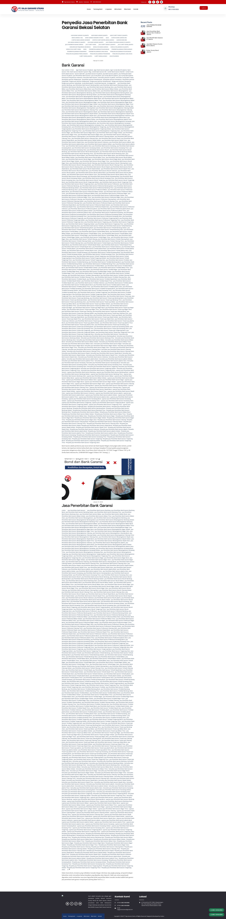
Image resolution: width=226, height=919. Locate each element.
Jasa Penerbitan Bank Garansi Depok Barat (93, 565)
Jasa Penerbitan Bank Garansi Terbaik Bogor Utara (104, 664)
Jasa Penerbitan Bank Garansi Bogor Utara (90, 134)
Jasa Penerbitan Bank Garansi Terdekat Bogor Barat (118, 696)
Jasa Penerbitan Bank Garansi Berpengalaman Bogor (81, 102)
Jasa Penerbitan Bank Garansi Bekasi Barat (78, 89)
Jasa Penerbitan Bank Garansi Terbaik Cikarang (83, 239)
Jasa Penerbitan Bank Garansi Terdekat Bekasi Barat (105, 693)
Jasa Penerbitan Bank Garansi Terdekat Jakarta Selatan (109, 285)
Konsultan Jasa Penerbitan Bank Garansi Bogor (108, 343)
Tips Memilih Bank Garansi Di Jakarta (154, 38)
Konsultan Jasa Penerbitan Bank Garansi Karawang (118, 788)
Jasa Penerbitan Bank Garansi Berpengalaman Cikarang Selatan (115, 108)
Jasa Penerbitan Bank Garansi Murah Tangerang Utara (78, 184)
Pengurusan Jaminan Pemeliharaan (77, 54)
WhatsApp (171, 7)
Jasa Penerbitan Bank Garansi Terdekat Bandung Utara (116, 691)
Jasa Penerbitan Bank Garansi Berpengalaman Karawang (114, 121)
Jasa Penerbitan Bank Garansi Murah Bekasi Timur (90, 157)
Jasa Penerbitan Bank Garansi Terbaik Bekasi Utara (117, 233)
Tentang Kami (97, 9)
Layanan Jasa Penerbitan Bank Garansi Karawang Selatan (94, 826)
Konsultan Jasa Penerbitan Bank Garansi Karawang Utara (113, 791)
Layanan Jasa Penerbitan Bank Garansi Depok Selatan (108, 816)
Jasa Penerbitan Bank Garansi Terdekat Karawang (112, 713)
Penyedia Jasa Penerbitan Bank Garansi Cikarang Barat (107, 847)
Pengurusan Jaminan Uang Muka (122, 54)
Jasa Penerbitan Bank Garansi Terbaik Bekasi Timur (86, 233)
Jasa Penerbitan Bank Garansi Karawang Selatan (86, 148)
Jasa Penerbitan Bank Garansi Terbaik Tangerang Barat (107, 683)
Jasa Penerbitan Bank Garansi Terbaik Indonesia (106, 247)
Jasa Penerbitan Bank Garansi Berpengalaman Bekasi (81, 523)
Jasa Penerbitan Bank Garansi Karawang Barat (97, 573)
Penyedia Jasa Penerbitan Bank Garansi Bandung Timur (89, 410)
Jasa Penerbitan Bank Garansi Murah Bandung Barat (83, 151)
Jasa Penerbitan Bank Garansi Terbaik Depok (97, 243)
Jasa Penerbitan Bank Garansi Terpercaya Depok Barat (111, 742)
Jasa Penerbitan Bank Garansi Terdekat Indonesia (90, 283)
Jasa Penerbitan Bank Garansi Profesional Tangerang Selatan (112, 645)
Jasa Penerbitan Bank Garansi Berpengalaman (114, 91)
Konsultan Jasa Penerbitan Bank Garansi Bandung (112, 761)
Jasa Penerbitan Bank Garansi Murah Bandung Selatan (116, 151)
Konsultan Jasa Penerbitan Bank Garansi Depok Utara (110, 782)
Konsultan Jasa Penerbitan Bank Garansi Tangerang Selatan (98, 368)
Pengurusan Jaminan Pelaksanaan (120, 51)
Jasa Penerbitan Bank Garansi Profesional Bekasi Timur (99, 619)
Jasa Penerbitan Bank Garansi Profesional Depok (97, 203)
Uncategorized (114, 56)
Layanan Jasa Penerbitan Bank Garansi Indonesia (80, 393)
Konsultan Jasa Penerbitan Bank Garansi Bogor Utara (93, 347)
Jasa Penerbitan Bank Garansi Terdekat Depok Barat (102, 279)
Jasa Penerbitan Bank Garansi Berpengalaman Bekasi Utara (79, 527)
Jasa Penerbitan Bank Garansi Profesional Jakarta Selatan (116, 636)
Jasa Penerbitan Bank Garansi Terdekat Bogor (104, 269)
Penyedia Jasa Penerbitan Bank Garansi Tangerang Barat (85, 866)
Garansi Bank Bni (122, 40)
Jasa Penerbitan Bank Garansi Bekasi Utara (87, 91)
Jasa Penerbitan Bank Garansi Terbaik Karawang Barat (104, 252)
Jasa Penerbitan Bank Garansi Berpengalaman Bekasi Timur (84, 100)
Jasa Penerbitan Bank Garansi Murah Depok (97, 167)
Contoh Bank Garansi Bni (119, 37)
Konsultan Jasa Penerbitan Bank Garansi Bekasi (90, 340)
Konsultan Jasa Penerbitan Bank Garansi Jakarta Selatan (115, 359)
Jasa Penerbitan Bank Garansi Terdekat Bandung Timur (99, 264)
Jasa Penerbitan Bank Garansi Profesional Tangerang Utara (112, 647)
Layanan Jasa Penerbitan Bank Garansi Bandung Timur (106, 374)
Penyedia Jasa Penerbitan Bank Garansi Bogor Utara (81, 420)
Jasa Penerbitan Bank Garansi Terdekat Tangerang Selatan (89, 294)
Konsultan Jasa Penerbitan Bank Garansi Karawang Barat (103, 362)
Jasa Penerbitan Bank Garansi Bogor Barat (83, 132)
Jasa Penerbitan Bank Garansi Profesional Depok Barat (94, 630)
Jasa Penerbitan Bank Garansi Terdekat (117, 260)
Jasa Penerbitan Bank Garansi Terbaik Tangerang (91, 256)
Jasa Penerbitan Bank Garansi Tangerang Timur (109, 224)
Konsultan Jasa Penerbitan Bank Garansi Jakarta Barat (82, 359)
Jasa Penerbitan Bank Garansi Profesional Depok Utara (93, 207)
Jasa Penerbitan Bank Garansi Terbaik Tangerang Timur (103, 685)
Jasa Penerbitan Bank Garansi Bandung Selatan (114, 85)
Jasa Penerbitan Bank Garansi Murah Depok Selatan (85, 169)
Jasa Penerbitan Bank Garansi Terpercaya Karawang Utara (111, 328)
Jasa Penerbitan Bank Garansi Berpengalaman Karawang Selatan (81, 550)
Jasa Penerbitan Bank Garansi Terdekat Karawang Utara (109, 717)
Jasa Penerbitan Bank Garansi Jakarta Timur (89, 571)
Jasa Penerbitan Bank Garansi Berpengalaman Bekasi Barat (83, 98)
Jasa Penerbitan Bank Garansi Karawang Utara (115, 575)
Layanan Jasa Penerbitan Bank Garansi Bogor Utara (90, 383)
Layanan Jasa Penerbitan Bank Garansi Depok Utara (100, 818)
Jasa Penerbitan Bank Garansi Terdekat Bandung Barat (105, 262)
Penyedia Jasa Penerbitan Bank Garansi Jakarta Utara (101, 433)
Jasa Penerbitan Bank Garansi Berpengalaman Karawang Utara (84, 552)
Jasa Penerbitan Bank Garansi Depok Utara (100, 567)
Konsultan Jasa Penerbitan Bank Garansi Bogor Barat (113, 771)
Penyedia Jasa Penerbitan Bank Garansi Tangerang (87, 439)
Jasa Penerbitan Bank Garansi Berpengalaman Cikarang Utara (80, 537)
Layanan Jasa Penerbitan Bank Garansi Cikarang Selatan (110, 385)
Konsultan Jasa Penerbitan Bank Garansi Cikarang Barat (84, 349)
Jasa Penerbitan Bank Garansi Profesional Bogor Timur (115, 622)
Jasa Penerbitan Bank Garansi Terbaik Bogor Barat (103, 235)
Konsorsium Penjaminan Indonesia (80, 47)
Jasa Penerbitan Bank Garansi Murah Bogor (78, 159)
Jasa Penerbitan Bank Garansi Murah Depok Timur (116, 169)
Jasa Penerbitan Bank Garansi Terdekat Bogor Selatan (96, 271)
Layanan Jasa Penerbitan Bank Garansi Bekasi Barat (104, 803)
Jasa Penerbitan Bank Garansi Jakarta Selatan (98, 144)
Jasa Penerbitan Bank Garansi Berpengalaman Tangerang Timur (92, 556)
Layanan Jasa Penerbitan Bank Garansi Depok (117, 814)
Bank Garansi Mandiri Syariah (94, 37)
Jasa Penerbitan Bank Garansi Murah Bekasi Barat (100, 155)
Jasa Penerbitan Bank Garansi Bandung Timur (107, 512)
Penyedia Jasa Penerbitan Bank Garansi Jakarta (114, 429)
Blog (107, 37)
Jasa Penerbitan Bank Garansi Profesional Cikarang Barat (99, 199)
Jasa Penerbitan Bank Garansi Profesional (107, 184)
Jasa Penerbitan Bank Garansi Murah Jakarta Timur (82, 174)
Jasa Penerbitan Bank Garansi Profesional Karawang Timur (112, 641)
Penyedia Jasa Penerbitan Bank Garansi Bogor (101, 416)
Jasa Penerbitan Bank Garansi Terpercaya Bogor (106, 733)
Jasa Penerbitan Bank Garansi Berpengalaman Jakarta (109, 542)
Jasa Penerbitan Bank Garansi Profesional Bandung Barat (97, 186)
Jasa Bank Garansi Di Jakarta (76, 42)
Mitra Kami (117, 9)
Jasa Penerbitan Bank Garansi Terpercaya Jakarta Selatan (82, 323)
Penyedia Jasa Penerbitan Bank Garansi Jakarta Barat (105, 856)
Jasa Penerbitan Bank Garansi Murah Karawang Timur (98, 178)
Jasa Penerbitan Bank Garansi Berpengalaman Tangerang (89, 127)
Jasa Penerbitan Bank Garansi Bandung (99, 510)
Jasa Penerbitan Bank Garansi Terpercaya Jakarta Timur (116, 323)
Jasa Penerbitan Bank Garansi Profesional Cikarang (109, 624)
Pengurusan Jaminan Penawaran (100, 54)
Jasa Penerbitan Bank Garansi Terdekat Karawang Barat (98, 288)
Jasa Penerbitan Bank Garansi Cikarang (115, 134)
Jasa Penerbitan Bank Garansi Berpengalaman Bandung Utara (84, 96)
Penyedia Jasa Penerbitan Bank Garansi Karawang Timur (90, 437)
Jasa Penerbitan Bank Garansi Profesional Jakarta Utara (111, 638)
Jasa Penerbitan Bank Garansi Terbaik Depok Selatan (85, 245)
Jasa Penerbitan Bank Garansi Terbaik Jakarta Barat (91, 248)
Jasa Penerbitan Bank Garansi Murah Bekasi (111, 580)
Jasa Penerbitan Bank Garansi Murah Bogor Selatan (104, 586)
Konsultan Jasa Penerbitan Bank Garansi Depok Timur (102, 355)
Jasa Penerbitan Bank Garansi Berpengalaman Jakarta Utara (79, 121)
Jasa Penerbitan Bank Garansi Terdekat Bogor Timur (109, 698)
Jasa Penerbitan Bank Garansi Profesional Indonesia (92, 634)
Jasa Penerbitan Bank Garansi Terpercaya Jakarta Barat (98, 748)
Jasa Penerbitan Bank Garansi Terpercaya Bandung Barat (107, 298)
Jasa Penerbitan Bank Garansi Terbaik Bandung (118, 226)
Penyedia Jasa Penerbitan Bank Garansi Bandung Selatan (93, 835)
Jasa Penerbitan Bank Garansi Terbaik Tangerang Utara (89, 260)
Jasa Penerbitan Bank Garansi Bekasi (90, 514)
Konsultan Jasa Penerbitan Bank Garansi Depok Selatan (114, 780)
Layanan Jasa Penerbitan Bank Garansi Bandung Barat (112, 372)
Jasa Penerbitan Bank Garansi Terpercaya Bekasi (101, 302)
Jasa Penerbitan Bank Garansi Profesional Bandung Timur (97, 188)
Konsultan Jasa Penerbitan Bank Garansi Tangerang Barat (110, 793)
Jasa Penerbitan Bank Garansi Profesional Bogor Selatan (108, 195)
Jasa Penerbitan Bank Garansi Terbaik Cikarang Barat (113, 239)
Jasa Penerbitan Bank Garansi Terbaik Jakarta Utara (113, 250)
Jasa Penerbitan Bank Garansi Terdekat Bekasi (90, 266)
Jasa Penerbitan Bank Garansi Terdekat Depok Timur (96, 281)
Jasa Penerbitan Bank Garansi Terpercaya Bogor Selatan (97, 734)
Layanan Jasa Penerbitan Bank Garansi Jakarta (109, 393)
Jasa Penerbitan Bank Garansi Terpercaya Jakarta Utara (78, 324)
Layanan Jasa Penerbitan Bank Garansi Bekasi (100, 376)
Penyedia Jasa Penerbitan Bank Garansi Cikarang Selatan (106, 421)
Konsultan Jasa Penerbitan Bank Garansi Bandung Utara (103, 765)
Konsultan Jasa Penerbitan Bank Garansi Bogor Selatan (101, 345)
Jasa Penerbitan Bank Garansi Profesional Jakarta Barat (114, 209)
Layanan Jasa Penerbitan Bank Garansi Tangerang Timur (105, 404)
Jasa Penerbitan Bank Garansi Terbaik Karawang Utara (116, 681)
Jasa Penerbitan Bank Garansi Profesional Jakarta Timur (109, 210)
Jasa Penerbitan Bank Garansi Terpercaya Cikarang (77, 311)
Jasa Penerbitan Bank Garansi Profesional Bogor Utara (108, 197)
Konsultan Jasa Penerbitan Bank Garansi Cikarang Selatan (96, 776)
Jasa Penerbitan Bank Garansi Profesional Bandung (113, 611)
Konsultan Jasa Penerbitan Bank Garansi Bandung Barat (99, 336)
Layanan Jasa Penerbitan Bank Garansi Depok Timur (91, 391)
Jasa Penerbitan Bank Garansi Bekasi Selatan (105, 89)
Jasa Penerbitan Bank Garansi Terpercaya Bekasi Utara (93, 305)
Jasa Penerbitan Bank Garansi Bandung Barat (86, 85)
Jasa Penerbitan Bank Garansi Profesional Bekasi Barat (104, 617)
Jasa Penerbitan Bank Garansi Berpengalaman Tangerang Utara (101, 131)
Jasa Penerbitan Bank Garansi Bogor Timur (98, 560)
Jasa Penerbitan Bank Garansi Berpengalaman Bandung (110, 518)
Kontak (135, 9)
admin (64, 510)
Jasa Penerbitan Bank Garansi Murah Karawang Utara (101, 605)
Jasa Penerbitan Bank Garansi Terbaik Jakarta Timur (82, 250)
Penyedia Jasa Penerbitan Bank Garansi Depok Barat (96, 425)
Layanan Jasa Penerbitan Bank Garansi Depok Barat (96, 389)
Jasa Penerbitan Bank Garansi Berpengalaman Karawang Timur (85, 125)
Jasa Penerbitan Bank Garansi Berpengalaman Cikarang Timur (80, 110)
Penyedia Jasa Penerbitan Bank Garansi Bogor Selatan (90, 418)
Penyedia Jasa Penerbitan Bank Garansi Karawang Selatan (89, 862)
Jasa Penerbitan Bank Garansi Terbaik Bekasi (111, 657)
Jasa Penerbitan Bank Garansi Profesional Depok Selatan (93, 205)
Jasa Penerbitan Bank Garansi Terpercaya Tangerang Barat (108, 330)
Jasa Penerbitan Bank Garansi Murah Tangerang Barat (94, 607)
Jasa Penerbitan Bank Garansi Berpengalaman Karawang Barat (114, 548)
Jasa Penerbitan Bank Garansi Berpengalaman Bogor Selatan (80, 104)
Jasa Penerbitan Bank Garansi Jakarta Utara (79, 146)
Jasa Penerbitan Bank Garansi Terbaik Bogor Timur (95, 237)
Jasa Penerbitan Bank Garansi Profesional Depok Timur (94, 632)
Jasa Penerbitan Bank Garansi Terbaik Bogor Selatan (111, 662)
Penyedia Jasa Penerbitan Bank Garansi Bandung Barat (89, 408)
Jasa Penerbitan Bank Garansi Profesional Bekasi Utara (82, 193)
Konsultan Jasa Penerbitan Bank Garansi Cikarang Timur (83, 351)
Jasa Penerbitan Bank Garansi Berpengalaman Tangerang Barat (87, 554)
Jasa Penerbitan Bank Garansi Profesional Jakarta (82, 209)
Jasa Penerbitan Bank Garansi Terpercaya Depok (107, 315)
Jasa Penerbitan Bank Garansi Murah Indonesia (103, 170)
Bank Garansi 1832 (77, 37)
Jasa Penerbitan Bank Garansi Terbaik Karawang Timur (99, 254)
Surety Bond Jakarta (86, 56)
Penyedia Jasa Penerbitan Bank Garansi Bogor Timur (82, 845)
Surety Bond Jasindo (101, 56)
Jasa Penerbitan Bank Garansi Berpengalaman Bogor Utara (79, 106)
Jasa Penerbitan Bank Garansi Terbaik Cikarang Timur (108, 241)
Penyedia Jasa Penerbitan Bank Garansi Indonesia (84, 429)
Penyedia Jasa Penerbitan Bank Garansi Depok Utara (85, 854)
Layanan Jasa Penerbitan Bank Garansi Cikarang (120, 383)
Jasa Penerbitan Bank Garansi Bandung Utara (100, 87)
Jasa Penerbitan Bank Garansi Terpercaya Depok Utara (98, 319)
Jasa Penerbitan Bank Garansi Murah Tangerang (90, 180)
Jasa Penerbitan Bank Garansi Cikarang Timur (85, 563)
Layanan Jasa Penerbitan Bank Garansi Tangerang (76, 402)
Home (89, 9)
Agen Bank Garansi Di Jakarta (80, 35)
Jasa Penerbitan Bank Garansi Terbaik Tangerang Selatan (89, 258)
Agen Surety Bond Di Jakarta (118, 35)
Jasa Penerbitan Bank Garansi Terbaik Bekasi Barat (94, 231)
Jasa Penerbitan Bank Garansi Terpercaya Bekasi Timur (109, 731)
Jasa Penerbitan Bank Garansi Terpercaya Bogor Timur (83, 309)
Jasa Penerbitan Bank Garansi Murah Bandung (95, 577)
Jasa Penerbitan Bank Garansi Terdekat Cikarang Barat (84, 275)
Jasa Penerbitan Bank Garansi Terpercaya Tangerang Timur (113, 332)
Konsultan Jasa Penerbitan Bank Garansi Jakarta (100, 784)
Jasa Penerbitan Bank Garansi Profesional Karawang (107, 212)
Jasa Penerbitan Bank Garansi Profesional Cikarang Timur (101, 201)
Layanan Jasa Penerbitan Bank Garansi (101, 797)
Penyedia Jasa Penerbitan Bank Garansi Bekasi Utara (100, 841)
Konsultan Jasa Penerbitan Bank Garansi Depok (76, 353)
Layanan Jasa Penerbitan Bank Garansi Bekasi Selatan (90, 378)
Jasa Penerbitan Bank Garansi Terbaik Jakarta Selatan (105, 676)
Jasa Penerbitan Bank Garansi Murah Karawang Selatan (107, 603)
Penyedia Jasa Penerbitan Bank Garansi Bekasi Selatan (78, 414)
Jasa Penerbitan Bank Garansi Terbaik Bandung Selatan (110, 228)
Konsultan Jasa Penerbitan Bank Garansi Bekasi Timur (115, 342)
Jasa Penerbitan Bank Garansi (74, 44)
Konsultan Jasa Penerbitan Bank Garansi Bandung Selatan (106, 763)
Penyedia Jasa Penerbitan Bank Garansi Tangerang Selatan (83, 440)
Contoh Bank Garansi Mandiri (81, 40)
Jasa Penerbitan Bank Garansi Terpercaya (119, 296)
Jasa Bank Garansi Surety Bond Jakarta (154, 44)
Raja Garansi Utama (68, 70)
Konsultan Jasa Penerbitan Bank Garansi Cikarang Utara (117, 351)
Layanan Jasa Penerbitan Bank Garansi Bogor (110, 380)
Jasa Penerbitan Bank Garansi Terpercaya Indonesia (107, 746)
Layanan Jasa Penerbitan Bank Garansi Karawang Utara (117, 401)
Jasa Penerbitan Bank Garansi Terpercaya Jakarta (89, 321)
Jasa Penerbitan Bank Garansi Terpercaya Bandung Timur (105, 300)
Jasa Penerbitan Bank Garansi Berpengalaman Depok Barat (115, 112)
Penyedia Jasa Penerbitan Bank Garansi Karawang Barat (93, 435)
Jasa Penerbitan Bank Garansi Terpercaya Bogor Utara (116, 309)
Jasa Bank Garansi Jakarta (95, 42)
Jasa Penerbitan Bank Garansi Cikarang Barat (103, 561)
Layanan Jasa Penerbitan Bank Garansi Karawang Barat (84, 399)
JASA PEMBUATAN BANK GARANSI (153, 25)
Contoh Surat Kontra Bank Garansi (103, 40)
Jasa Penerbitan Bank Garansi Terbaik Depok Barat (108, 670)
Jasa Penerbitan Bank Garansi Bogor (93, 558)
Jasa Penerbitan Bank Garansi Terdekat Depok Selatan (113, 706)
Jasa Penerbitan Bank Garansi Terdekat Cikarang (104, 700)
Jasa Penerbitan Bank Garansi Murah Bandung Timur (77, 153)
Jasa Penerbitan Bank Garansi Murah (98, 150)
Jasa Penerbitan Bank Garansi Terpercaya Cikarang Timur (111, 313)
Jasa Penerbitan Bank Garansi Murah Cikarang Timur (107, 165)
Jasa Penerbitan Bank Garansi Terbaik (92, 226)
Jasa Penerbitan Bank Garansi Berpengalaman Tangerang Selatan (91, 129)
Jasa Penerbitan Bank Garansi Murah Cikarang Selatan (115, 590)
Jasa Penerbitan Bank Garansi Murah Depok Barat (100, 594)
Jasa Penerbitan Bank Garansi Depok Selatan (88, 140)
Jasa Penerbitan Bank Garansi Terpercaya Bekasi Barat (111, 729)
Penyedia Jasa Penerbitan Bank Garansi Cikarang (111, 420)
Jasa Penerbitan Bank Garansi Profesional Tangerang (109, 643)
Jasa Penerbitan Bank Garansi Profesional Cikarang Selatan (103, 626)
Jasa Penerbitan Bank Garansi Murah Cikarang (83, 163)
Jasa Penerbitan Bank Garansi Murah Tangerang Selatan (82, 182)
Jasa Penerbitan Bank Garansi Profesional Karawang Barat (107, 639)
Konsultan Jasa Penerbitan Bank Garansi (106, 334)
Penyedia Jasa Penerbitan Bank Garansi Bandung (100, 833)
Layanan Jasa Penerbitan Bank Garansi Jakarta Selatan (101, 395)
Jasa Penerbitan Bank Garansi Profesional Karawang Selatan (105, 214)
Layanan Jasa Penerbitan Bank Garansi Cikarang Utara (105, 387)
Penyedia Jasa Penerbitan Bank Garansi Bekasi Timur (110, 414)
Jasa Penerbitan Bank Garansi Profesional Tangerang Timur (103, 220)
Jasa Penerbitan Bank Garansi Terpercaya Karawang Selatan (112, 326)
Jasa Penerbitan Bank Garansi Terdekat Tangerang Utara (89, 296)
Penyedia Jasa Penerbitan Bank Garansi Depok (100, 850)
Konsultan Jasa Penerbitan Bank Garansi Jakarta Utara (111, 361)
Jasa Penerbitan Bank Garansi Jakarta (120, 142)
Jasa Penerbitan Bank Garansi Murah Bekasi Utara (89, 584)
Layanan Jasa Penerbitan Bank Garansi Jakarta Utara (94, 397)
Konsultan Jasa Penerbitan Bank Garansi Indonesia (93, 357)
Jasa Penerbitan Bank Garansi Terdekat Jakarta (119, 283)
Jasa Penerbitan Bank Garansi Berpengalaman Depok (81, 112)
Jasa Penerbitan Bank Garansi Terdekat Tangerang (92, 292)
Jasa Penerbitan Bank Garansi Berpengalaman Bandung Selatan (115, 520)
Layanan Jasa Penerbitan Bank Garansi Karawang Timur (83, 401)
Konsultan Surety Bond (73, 49)
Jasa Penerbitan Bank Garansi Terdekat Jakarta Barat (77, 285)
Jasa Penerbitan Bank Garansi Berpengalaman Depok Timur (116, 113)
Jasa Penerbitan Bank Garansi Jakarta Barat (103, 569)
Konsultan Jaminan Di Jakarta (120, 47)
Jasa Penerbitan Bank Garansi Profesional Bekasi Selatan (86, 191)
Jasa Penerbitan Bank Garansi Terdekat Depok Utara (106, 708)
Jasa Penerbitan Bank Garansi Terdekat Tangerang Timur (104, 721)
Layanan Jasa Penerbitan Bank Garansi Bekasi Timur (101, 805)
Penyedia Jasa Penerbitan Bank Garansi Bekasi (85, 412)
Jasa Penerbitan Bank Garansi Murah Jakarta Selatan (94, 599)
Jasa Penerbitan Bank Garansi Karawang (104, 146)
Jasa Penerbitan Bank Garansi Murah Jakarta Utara (113, 174)
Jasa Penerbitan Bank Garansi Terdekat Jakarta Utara (106, 286)
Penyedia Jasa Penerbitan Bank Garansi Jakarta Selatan (104, 431)
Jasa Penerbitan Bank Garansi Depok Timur (114, 140)
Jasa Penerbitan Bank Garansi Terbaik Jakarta (117, 674)
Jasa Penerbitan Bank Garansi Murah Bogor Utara (93, 588)
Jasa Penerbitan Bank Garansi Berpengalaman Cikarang (113, 106)
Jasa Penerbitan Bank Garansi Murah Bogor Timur (94, 161)
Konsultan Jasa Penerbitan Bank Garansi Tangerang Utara (98, 370)
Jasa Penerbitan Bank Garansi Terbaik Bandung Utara (107, 229)
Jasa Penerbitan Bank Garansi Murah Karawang (115, 601)
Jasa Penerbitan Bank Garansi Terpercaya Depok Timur (109, 744)
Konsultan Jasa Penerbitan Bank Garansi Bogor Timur (110, 772)
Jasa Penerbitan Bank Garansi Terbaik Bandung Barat (77, 228)
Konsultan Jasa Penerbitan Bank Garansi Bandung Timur (97, 338)
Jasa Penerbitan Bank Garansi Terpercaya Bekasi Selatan (93, 304)
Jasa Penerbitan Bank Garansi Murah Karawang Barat (103, 176)
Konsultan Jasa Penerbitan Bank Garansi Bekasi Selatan (82, 342)
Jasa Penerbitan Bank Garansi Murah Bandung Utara (109, 153)
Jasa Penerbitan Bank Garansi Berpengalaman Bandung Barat (111, 93)
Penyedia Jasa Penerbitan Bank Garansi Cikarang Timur (104, 849)
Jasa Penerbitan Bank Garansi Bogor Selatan (109, 132)
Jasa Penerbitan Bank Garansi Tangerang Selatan (80, 224)
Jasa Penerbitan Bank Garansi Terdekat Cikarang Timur (78, 277)
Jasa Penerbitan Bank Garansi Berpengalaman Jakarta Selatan (113, 544)
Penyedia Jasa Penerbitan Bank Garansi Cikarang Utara (103, 423)
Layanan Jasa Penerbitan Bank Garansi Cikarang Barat (78, 385)
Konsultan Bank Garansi (100, 47)
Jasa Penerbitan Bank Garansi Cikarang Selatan (100, 136)
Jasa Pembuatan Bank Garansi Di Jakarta (118, 42)
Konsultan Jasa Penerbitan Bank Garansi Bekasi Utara (77, 343)
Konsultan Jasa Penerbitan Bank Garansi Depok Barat (106, 353)
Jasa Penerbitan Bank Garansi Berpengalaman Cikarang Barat (111, 533)
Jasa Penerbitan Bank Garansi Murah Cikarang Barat (113, 163)
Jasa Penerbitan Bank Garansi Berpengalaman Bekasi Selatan (80, 525)
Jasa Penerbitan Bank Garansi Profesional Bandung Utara (111, 615)
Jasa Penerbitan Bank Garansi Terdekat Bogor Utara (90, 273)
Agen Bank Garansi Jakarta (99, 35)
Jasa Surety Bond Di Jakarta (107, 44)
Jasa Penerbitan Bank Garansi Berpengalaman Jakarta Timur (114, 119)
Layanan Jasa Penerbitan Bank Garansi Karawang (99, 824)
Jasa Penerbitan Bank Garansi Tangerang (96, 222)
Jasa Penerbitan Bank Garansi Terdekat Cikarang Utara (111, 277)
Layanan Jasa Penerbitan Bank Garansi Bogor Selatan (100, 382)
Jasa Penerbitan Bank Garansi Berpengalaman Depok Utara (79, 115)
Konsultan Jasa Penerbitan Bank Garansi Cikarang (102, 774)
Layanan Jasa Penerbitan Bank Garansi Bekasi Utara (81, 380)
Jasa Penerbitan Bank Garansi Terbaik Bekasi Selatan (105, 658)
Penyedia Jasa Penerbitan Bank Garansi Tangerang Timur (84, 867)
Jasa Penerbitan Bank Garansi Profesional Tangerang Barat (101, 218)
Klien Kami (127, 9)
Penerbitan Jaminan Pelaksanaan (99, 49)
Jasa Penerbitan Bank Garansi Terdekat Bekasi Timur (113, 267)
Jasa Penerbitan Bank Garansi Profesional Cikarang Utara (100, 628)
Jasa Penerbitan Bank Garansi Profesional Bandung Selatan (110, 613)
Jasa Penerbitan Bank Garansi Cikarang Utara (85, 138)
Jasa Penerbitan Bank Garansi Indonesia (97, 142)
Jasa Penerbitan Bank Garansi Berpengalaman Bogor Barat (115, 102)
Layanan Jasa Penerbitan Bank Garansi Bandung (81, 372)
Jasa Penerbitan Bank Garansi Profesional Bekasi (92, 190)
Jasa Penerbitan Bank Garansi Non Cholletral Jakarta (153, 33)
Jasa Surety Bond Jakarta (125, 44)
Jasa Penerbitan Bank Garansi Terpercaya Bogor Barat (89, 307)
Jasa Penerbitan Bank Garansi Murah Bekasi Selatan (97, 582)
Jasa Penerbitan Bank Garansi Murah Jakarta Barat (91, 172)
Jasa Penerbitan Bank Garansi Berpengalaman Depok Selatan (80, 113)
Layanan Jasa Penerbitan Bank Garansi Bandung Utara (116, 801)
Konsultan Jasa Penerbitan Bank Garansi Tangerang (102, 366)
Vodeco (162, 916)
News (85, 49)
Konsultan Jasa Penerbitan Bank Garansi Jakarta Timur (78, 361)
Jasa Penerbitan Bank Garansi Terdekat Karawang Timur (95, 290)
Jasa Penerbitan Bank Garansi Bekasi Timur (99, 516)
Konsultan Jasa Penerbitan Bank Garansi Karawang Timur (105, 364)
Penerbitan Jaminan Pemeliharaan (122, 49)
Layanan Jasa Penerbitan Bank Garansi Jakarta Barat (116, 820)
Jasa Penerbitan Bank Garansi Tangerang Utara (116, 651)
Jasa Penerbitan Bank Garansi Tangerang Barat (98, 649)
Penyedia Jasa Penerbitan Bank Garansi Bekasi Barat (115, 412)
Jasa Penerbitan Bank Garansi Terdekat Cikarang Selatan (117, 275)
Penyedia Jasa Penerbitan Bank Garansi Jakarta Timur (102, 858)
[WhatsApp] (166, 8)
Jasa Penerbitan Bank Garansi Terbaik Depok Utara (77, 247)
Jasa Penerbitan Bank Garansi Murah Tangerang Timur (116, 182)
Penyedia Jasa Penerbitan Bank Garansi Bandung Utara (88, 837)
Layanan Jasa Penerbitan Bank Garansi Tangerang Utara (117, 831)
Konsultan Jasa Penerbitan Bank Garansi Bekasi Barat (97, 767)
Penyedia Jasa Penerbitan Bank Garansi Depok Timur (91, 427)
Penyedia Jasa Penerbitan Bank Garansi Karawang (93, 860)
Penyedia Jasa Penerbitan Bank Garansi (99, 406)
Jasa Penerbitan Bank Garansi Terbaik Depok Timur (117, 245)
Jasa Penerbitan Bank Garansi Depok (110, 138)
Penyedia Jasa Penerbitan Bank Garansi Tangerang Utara (83, 442)
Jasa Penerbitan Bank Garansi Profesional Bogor (113, 193)
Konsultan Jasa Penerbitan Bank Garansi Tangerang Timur (108, 795)
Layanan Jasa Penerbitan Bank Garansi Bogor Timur (113, 809)
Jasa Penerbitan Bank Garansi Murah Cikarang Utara (109, 592)
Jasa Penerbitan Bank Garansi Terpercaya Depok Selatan (101, 317)
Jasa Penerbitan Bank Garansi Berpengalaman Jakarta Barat (109, 117)
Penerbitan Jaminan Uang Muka (98, 51)
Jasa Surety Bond (91, 44)
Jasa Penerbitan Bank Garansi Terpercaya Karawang (110, 324)
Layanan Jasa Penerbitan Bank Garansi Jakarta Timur (110, 822)
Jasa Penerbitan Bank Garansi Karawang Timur (115, 148)
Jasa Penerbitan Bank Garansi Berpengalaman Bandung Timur (80, 521)
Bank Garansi (73, 65)
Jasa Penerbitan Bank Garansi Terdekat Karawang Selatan (110, 715)
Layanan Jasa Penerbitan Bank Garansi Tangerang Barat (108, 402)
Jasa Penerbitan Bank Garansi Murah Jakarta (107, 598)
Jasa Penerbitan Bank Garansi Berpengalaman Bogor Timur (115, 104)
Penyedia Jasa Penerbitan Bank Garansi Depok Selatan (91, 852)
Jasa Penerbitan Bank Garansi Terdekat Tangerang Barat (106, 719)
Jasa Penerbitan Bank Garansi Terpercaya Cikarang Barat (109, 311)
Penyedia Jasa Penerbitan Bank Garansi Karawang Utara (88, 864)
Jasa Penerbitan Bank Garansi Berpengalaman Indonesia (114, 115)
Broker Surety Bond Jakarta (152, 51)
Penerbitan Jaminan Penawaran (76, 51)
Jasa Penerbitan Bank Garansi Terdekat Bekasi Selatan (82, 267)
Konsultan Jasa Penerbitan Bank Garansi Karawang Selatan (113, 790)
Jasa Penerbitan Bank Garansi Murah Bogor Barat (106, 159)
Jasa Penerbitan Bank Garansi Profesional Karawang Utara (104, 216)
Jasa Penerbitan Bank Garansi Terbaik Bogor (75, 235)
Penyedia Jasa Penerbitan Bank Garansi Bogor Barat (89, 843)
